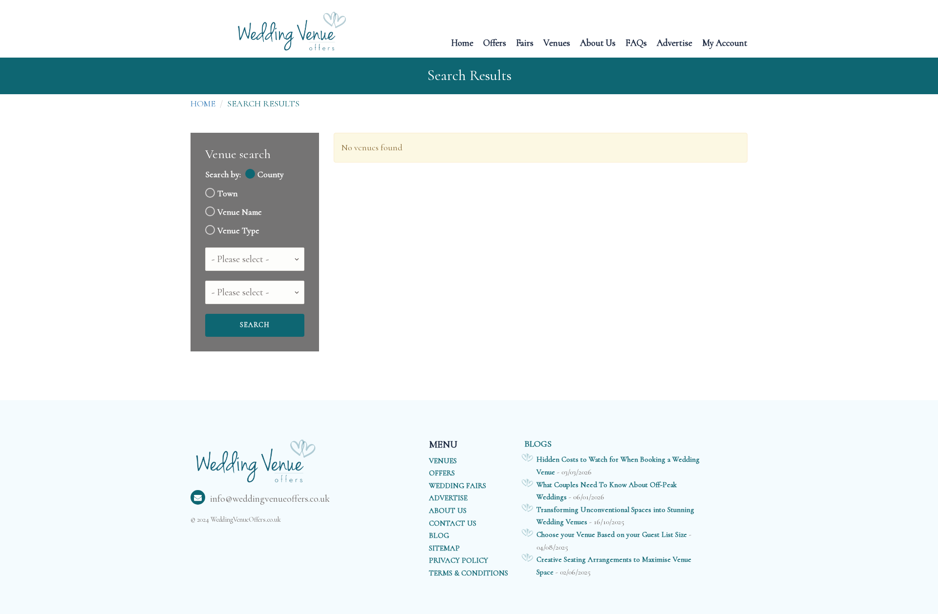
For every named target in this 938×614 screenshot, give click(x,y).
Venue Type (238, 230)
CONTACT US (452, 523)
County (270, 174)
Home (462, 42)
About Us (598, 42)
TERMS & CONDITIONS (468, 573)
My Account (724, 42)
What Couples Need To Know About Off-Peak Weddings (606, 491)
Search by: (223, 174)
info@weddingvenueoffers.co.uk (270, 499)
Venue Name (239, 212)
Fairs (524, 42)
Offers (494, 42)
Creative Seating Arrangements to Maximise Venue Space (613, 565)
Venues (556, 42)
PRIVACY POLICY (458, 560)
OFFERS (442, 473)
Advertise (674, 42)
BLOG (439, 535)
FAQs (636, 42)
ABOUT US (448, 510)
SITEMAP (444, 548)
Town (227, 193)
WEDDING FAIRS (457, 485)
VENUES (443, 460)
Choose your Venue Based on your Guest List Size (611, 534)
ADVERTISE (448, 497)
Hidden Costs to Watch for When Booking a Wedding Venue (618, 465)
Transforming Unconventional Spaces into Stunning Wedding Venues (615, 516)
